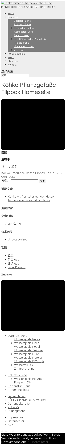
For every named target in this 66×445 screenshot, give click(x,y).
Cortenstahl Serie (23, 31)
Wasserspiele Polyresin (29, 379)
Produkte (13, 17)
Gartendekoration (24, 46)
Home (11, 13)
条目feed (13, 259)
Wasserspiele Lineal (27, 343)
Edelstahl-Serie (22, 20)
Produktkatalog (16, 53)
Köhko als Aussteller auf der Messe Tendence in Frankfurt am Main (31, 198)
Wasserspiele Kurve (27, 339)
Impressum (15, 417)
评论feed (13, 263)
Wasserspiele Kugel (27, 346)
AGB (10, 425)
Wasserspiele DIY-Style (29, 361)
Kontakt (12, 64)
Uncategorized (17, 239)
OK (28, 442)
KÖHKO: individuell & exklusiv (30, 39)
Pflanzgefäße (21, 42)
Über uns (13, 61)
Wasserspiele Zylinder (28, 350)
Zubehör (19, 50)
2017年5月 (14, 224)
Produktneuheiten (24, 28)
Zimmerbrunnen (25, 368)
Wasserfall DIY (23, 365)
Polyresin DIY (22, 382)
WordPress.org (17, 267)
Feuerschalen (21, 35)
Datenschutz (16, 421)
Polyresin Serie (22, 24)
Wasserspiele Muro (26, 354)
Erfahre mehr (39, 442)
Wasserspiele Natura (28, 357)
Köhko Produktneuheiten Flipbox (23, 173)
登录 (10, 255)
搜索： (5, 181)
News (11, 57)
